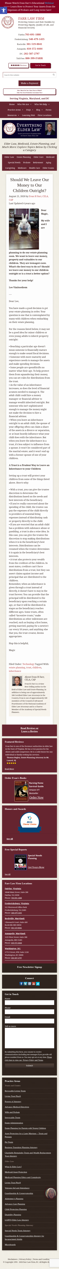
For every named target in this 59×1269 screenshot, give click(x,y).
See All (10, 838)
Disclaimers (13, 1259)
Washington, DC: (13, 948)
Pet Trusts (9, 1142)
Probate (26, 162)
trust (28, 667)
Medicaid (50, 157)
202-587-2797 (32, 53)
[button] (3, 10)
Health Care (34, 168)
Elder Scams (48, 168)
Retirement (38, 162)
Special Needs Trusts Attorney (17, 1231)
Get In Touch (40, 65)
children (36, 667)
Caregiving (10, 168)
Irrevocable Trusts (12, 1117)
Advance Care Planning (15, 1204)
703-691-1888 (33, 34)
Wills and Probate (12, 1112)
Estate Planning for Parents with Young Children (25, 1128)
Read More (9, 769)
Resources (12, 115)
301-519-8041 (34, 43)
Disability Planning (13, 1215)
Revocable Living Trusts (15, 1091)
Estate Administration (14, 1123)
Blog (38, 109)
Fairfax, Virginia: (13, 888)
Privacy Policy (25, 1259)
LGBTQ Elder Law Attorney (17, 1220)
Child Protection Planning (16, 1209)
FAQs (28, 109)
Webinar (49, 3)
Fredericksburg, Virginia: (17, 903)
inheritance (15, 671)
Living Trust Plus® (13, 1096)
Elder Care (38, 157)
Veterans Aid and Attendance (17, 1188)
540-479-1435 (36, 39)
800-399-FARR (34, 58)
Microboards (10, 1244)
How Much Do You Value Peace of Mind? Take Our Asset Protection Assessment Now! (29, 91)
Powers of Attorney (13, 1101)
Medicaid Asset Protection (16, 1172)
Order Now (36, 797)
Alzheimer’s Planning (14, 1199)
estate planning (17, 667)
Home (12, 104)
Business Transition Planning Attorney (21, 1147)
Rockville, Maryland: (15, 918)
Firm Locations (44, 115)
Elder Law (9, 157)
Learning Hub (28, 115)
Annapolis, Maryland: (15, 933)
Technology (28, 664)
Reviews (23, 65)
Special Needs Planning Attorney (19, 1225)
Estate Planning (24, 157)
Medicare (22, 168)
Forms (48, 109)
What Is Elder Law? (13, 1167)
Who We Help (40, 104)
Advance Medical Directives (17, 1107)
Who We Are (23, 104)
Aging (48, 162)
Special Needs (14, 162)
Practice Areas (14, 109)
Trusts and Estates (13, 1085)
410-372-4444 (34, 48)
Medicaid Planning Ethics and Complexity (23, 1177)
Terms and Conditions (42, 1259)
